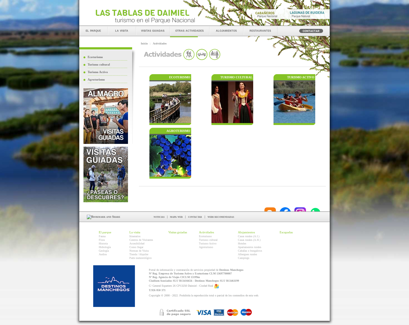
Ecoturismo (95, 57)
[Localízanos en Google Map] (216, 285)
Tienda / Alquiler (138, 254)
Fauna (102, 236)
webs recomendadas (221, 216)
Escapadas (286, 232)
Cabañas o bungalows (250, 250)
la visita (121, 30)
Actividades (206, 232)
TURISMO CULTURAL (236, 77)
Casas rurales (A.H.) (249, 239)
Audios (103, 254)
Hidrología (105, 247)
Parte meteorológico (140, 257)
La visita (134, 232)
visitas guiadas (152, 30)
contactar (195, 216)
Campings (243, 257)
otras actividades (189, 30)
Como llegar (136, 247)
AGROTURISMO (178, 130)
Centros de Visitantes (141, 239)
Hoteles (242, 243)
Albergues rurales (247, 254)
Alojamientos (246, 232)
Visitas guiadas (177, 232)
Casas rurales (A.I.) (248, 236)
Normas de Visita (139, 250)
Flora (102, 239)
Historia (103, 243)
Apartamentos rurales (249, 247)
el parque (93, 30)
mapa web (176, 216)
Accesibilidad (136, 243)
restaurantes (260, 30)
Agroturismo (96, 79)
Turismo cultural (99, 64)
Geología (104, 250)
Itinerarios (135, 236)
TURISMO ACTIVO (300, 77)
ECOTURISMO (179, 77)
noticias (159, 216)
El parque (105, 232)
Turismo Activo (98, 72)
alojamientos (226, 30)
